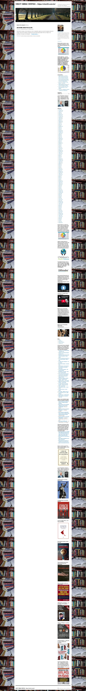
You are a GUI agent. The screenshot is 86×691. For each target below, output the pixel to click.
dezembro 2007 (61, 213)
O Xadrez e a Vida (28, 20)
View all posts (60, 41)
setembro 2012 (61, 162)
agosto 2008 (60, 204)
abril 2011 (60, 179)
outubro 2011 (60, 173)
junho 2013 (60, 156)
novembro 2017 (61, 132)
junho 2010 (60, 185)
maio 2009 (60, 196)
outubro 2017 (60, 133)
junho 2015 (60, 141)
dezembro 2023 (61, 114)
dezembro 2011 (61, 171)
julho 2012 (60, 163)
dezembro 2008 (61, 201)
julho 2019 (60, 127)
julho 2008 (60, 205)
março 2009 (60, 198)
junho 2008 (60, 206)
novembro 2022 (61, 116)
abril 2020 (60, 125)
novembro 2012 (61, 160)
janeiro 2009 (60, 200)
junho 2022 (60, 119)
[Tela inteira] (68, 290)
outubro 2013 (60, 152)
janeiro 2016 (60, 137)
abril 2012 (60, 167)
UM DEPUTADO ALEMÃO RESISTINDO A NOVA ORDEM (63, 87)
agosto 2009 (60, 193)
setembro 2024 (61, 111)
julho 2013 (60, 155)
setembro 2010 (61, 183)
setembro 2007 (61, 216)
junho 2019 (60, 128)
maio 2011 (60, 178)
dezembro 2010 (61, 181)
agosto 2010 (60, 184)
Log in (59, 86)
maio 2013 (60, 157)
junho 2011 (60, 177)
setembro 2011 (61, 174)
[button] (63, 287)
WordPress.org (61, 343)
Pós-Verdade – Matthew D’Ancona (64, 391)
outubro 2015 (60, 139)
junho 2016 (60, 135)
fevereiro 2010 (61, 190)
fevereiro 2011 (61, 180)
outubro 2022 (60, 117)
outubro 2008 (60, 203)
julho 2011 (60, 176)
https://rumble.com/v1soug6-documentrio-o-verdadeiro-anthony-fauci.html (64, 402)
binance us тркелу (61, 75)
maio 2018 (60, 129)
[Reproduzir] (59, 290)
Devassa (25, 35)
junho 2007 (60, 218)
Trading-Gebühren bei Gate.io (63, 84)
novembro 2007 (61, 214)
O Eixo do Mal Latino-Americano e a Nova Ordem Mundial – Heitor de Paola (64, 359)
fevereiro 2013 (61, 158)
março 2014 (60, 147)
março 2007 (60, 221)
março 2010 (60, 189)
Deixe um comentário (36, 35)
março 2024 (60, 113)
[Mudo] (67, 290)
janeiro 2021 (60, 124)
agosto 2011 (60, 175)
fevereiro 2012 (61, 169)
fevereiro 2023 (61, 115)
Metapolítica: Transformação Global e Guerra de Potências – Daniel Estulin (64, 356)
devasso (28, 35)
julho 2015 (60, 140)
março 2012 (60, 168)
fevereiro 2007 (61, 222)
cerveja (22, 35)
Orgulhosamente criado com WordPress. (64, 688)
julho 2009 (60, 194)
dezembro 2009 (61, 191)
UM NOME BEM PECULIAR (24, 27)
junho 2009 (60, 195)
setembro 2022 (61, 118)
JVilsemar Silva (30, 29)
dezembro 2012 (61, 159)
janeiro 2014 (60, 149)
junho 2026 (60, 109)
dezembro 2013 (61, 150)
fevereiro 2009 (61, 199)
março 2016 (60, 136)
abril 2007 (60, 220)
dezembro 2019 (61, 126)
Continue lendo (34, 34)
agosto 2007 (60, 217)
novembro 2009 (61, 192)
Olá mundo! (22, 20)
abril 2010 (60, 188)
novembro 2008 (61, 202)
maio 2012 (60, 166)
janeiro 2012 (60, 170)
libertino (31, 35)
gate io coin (60, 82)
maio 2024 (60, 112)
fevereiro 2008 (61, 211)
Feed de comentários (61, 342)
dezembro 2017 (61, 131)
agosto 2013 (60, 154)
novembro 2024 (61, 110)
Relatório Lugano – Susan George (64, 380)
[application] (63, 287)
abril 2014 (60, 146)
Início (18, 20)
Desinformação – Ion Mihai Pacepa (64, 394)
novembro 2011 (61, 172)
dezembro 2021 (61, 120)
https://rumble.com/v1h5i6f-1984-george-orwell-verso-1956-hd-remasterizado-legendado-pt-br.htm (64, 413)
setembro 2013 (61, 153)
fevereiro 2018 (61, 130)
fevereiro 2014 (61, 148)
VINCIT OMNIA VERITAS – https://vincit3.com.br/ (36, 4)
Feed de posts (60, 341)
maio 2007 (60, 219)
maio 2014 (60, 145)
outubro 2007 (60, 215)
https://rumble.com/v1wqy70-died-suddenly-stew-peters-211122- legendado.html (64, 405)
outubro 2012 (60, 161)
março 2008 (60, 210)
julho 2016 (60, 134)
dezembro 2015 (61, 138)
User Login (60, 89)
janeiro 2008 (60, 212)
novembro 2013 (61, 151)
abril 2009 (60, 197)
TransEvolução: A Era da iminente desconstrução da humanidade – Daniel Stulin (64, 367)
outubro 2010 (60, 182)
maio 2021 (60, 123)
